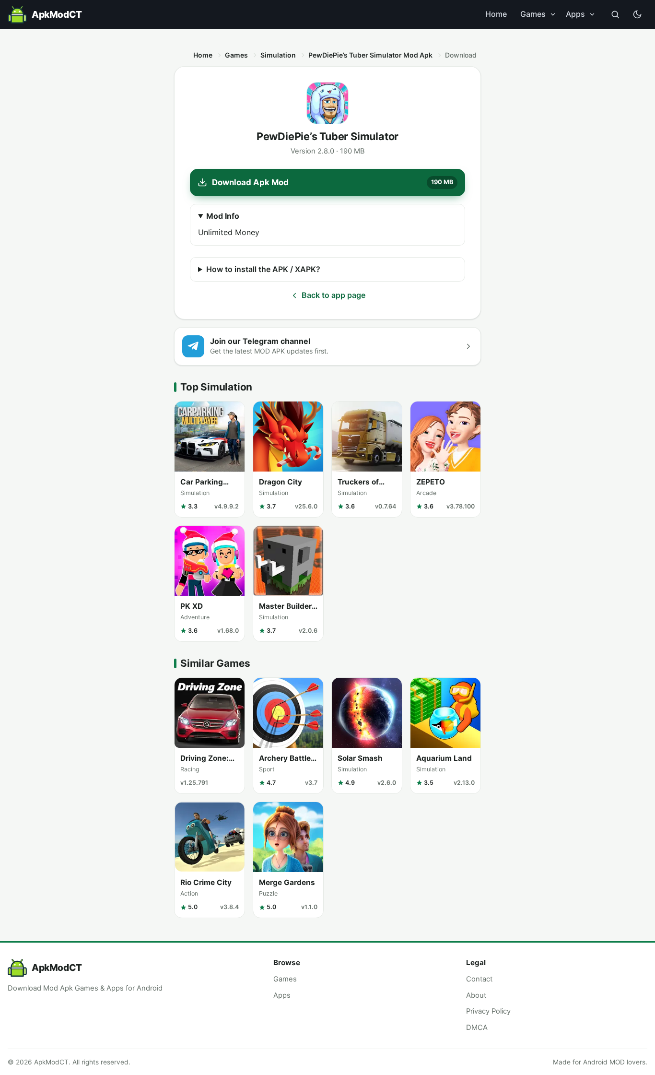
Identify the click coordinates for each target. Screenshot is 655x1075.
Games (533, 14)
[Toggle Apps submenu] (592, 14)
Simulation (278, 55)
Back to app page (333, 295)
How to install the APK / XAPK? (263, 269)
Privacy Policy (488, 1011)
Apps (575, 14)
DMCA (477, 1027)
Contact (479, 979)
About (476, 995)
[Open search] (615, 14)
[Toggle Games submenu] (553, 14)
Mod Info (222, 216)
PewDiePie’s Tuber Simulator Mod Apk (370, 55)
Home (496, 14)
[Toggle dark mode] (637, 14)
